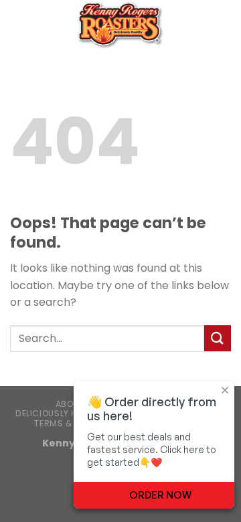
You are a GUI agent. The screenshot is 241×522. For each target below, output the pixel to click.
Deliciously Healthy (61, 413)
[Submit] (217, 338)
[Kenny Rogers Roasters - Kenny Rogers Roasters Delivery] (120, 25)
